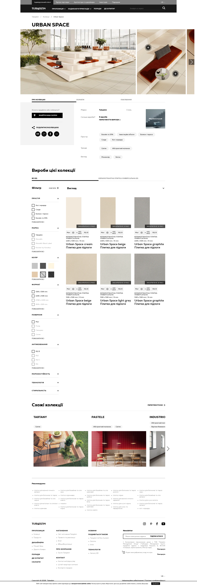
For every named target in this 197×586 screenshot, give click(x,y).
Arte (92, 544)
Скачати (36, 562)
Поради (97, 9)
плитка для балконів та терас (45, 495)
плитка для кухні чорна (122, 503)
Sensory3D (94, 553)
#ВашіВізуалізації (65, 544)
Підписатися (156, 536)
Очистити (52, 188)
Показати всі (38, 222)
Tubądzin (35, 17)
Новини (92, 531)
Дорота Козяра (39, 549)
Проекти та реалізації (66, 537)
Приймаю (155, 583)
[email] (37, 134)
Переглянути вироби (109, 120)
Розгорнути (161, 549)
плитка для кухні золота (148, 500)
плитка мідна (118, 495)
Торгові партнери (62, 2)
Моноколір (105, 157)
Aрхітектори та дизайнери (84, 2)
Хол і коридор (117, 140)
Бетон (118, 157)
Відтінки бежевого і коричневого (163, 427)
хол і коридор (144, 508)
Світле (103, 148)
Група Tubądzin (64, 553)
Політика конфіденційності (155, 580)
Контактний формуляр (66, 561)
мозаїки (63, 503)
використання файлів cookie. (81, 583)
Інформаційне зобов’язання (133, 580)
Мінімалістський (155, 119)
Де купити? (38, 558)
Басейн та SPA (107, 134)
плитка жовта (92, 510)
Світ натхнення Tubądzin (67, 534)
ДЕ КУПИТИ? (109, 9)
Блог (60, 541)
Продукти (37, 537)
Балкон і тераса (146, 134)
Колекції (46, 17)
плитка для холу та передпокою (120, 507)
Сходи (103, 140)
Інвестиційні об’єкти (126, 134)
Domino (93, 541)
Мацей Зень (38, 546)
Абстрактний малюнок (121, 148)
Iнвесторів (103, 2)
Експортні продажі (65, 568)
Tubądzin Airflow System (99, 538)
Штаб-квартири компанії (68, 564)
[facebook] (50, 134)
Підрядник (116, 2)
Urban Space (58, 17)
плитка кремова (40, 508)
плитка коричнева (67, 495)
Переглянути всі (155, 405)
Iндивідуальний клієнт (42, 2)
